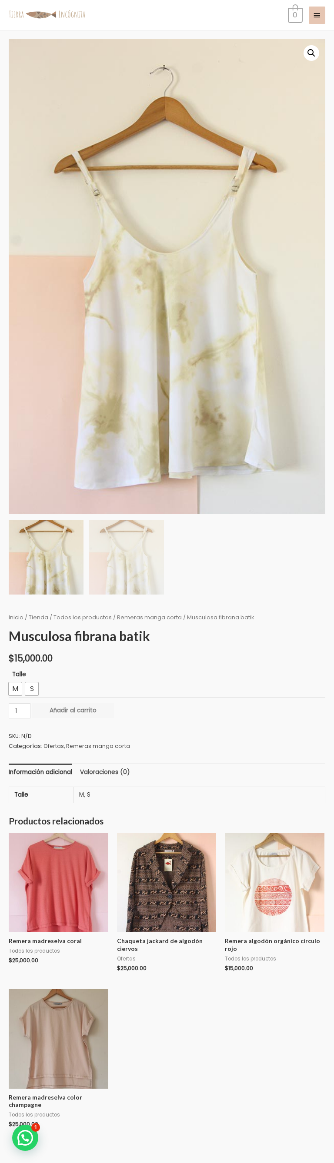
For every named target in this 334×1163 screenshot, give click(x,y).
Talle (19, 674)
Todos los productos (82, 617)
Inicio (16, 617)
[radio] (15, 688)
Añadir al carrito (73, 710)
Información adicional (40, 772)
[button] (311, 53)
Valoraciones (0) (105, 772)
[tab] (40, 772)
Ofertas (53, 746)
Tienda (38, 617)
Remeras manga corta (149, 617)
